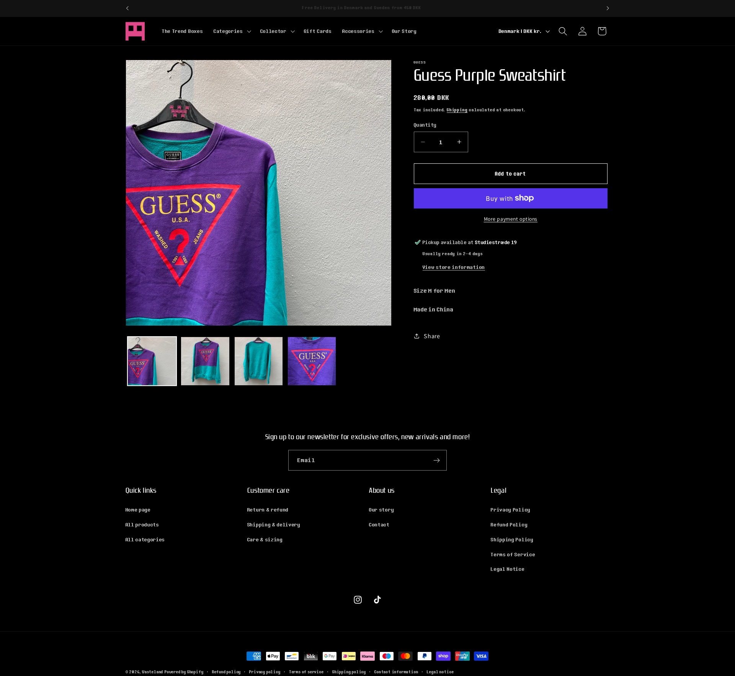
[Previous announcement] (127, 8)
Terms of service (306, 671)
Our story (381, 510)
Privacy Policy (511, 510)
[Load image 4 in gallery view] (311, 361)
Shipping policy (349, 671)
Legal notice (440, 671)
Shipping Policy (512, 539)
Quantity (425, 125)
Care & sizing (265, 539)
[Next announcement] (607, 8)
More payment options (511, 218)
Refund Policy (509, 524)
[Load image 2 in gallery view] (205, 361)
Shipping (457, 109)
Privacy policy (264, 671)
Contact (379, 524)
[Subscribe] (436, 460)
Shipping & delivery (274, 524)
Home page (138, 510)
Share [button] (432, 336)
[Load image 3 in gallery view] (258, 361)
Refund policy (226, 671)
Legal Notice (507, 569)
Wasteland (152, 671)
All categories (145, 539)
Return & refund (268, 510)
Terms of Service (513, 554)
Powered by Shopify (184, 671)
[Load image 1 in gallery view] (151, 361)
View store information (454, 267)
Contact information (396, 671)
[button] (231, 31)
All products (142, 524)
